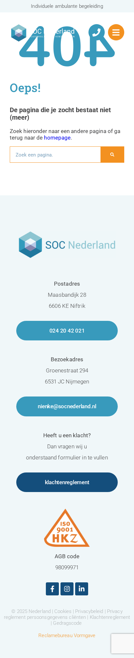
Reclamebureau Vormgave (66, 635)
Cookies (63, 611)
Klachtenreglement (110, 617)
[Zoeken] (112, 154)
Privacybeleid (89, 611)
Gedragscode (67, 623)
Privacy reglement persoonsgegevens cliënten (63, 614)
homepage (57, 137)
